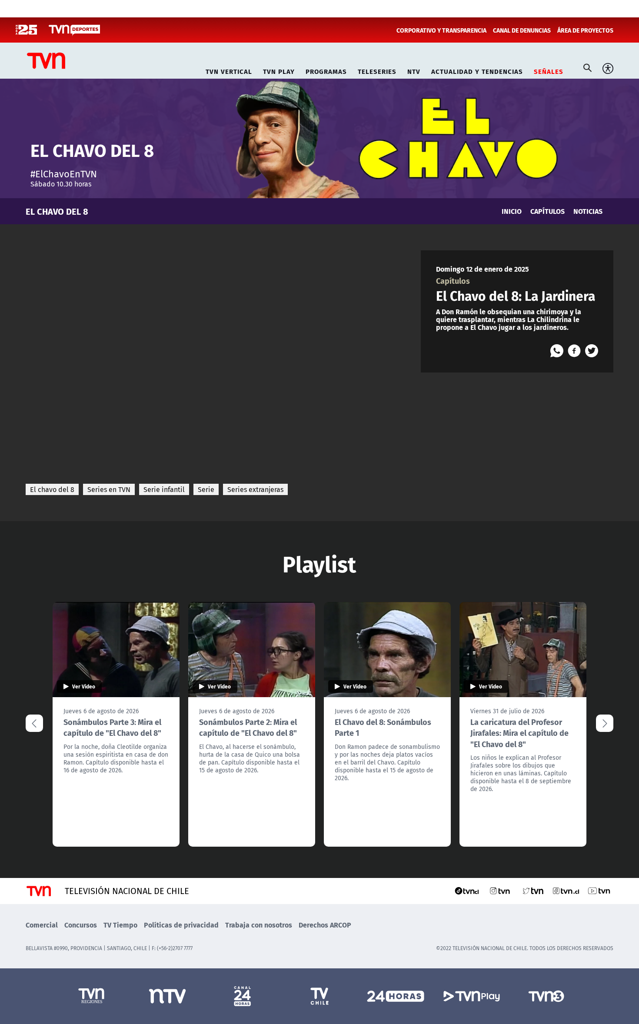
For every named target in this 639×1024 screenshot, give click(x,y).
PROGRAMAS (326, 70)
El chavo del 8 (52, 489)
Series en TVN (108, 489)
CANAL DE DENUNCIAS (522, 30)
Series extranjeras (255, 489)
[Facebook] (574, 350)
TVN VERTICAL (229, 70)
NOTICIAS (587, 211)
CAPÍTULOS (547, 211)
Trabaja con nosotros (258, 924)
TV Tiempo (120, 924)
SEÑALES (548, 70)
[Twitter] (591, 350)
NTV (413, 70)
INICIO (512, 211)
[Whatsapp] (556, 350)
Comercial (42, 924)
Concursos (80, 924)
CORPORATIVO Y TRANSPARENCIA (441, 30)
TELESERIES (377, 70)
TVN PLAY (279, 70)
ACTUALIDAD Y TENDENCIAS (477, 70)
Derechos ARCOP (325, 924)
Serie (206, 489)
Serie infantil (164, 489)
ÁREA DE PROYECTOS (585, 30)
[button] (604, 723)
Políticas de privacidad (181, 924)
